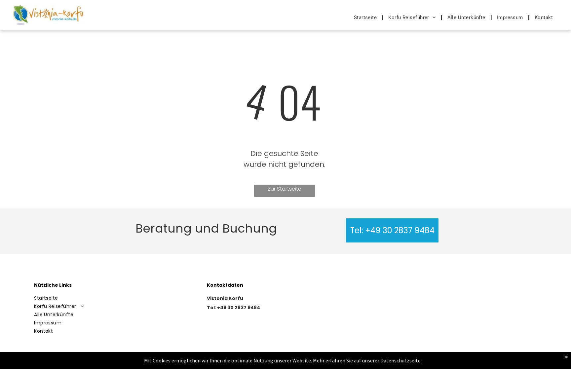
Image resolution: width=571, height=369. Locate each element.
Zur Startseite (284, 189)
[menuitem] (366, 17)
